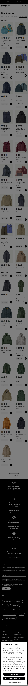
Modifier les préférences (14, 682)
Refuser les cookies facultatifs (14, 678)
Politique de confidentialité (11, 668)
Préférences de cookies (13, 666)
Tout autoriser (14, 674)
